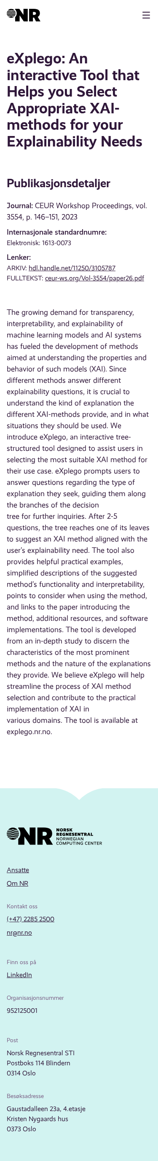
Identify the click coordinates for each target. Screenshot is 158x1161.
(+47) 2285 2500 (30, 919)
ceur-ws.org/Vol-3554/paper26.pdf (94, 278)
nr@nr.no (19, 932)
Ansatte (18, 870)
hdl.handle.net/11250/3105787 (72, 268)
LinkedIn (19, 975)
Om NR (17, 883)
